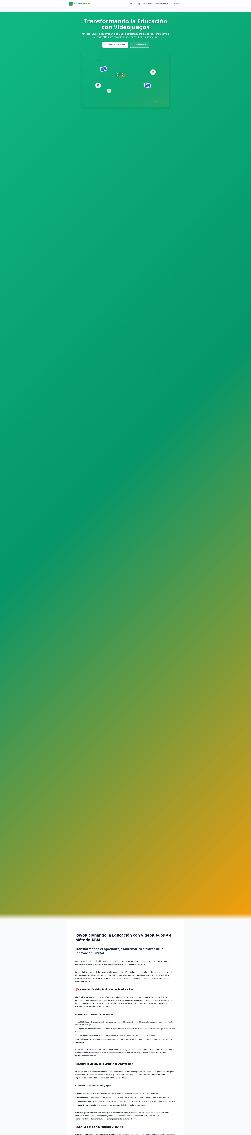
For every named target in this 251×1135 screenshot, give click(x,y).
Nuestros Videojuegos (116, 44)
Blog (138, 4)
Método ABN (141, 45)
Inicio (131, 4)
